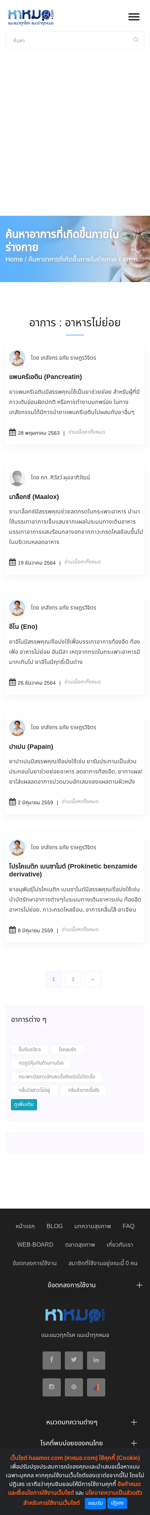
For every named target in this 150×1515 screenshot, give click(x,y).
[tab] (75, 1287)
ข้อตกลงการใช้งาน (35, 1263)
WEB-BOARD (35, 1245)
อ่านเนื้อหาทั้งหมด (86, 432)
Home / (16, 259)
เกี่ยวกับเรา (120, 1245)
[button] (133, 15)
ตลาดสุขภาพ (80, 1245)
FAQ (128, 1226)
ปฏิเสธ (117, 1503)
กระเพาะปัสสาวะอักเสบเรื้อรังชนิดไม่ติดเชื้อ (57, 1077)
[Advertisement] (75, 137)
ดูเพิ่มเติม (24, 1104)
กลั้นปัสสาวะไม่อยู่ (34, 1090)
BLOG (55, 1226)
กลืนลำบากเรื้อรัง (83, 1090)
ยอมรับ (95, 1503)
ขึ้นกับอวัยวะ (30, 1050)
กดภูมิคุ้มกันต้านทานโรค (41, 1063)
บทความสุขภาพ (92, 1226)
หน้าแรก (25, 1226)
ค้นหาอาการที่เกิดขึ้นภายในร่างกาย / (74, 259)
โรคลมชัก (67, 1050)
